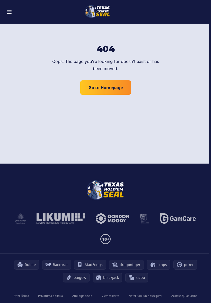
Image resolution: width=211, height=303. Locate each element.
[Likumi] (61, 218)
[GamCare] (178, 218)
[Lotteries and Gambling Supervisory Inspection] (20, 218)
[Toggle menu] (9, 12)
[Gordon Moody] (112, 218)
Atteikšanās (21, 296)
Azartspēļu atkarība (184, 296)
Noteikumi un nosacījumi (145, 296)
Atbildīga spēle (82, 296)
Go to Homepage (106, 87)
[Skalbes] (144, 218)
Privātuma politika (50, 296)
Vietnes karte (110, 296)
